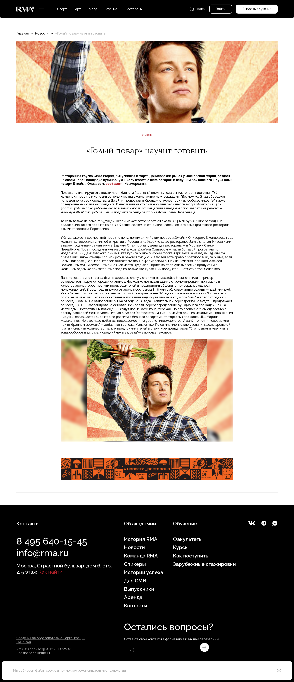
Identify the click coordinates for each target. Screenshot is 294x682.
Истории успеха (143, 572)
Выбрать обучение (256, 9)
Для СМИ (135, 581)
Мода (93, 9)
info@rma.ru (42, 552)
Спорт (62, 9)
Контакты (135, 606)
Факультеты (188, 539)
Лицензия (23, 642)
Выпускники (139, 589)
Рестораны (133, 9)
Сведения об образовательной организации (50, 638)
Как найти (50, 572)
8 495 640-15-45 (51, 541)
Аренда (133, 597)
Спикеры (135, 564)
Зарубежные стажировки (204, 564)
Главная (22, 33)
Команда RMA (141, 556)
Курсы (181, 547)
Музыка (111, 9)
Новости (42, 33)
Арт (78, 9)
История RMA (140, 539)
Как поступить (190, 556)
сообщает (114, 184)
